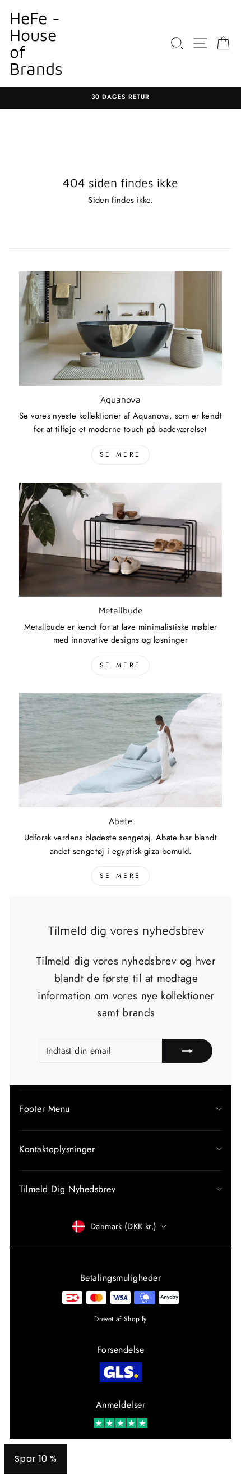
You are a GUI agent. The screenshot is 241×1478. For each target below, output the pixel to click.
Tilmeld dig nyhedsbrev (67, 1189)
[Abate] (120, 750)
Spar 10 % (36, 1458)
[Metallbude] (120, 540)
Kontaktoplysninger (57, 1149)
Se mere (120, 454)
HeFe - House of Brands (36, 43)
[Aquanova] (120, 328)
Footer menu (44, 1108)
